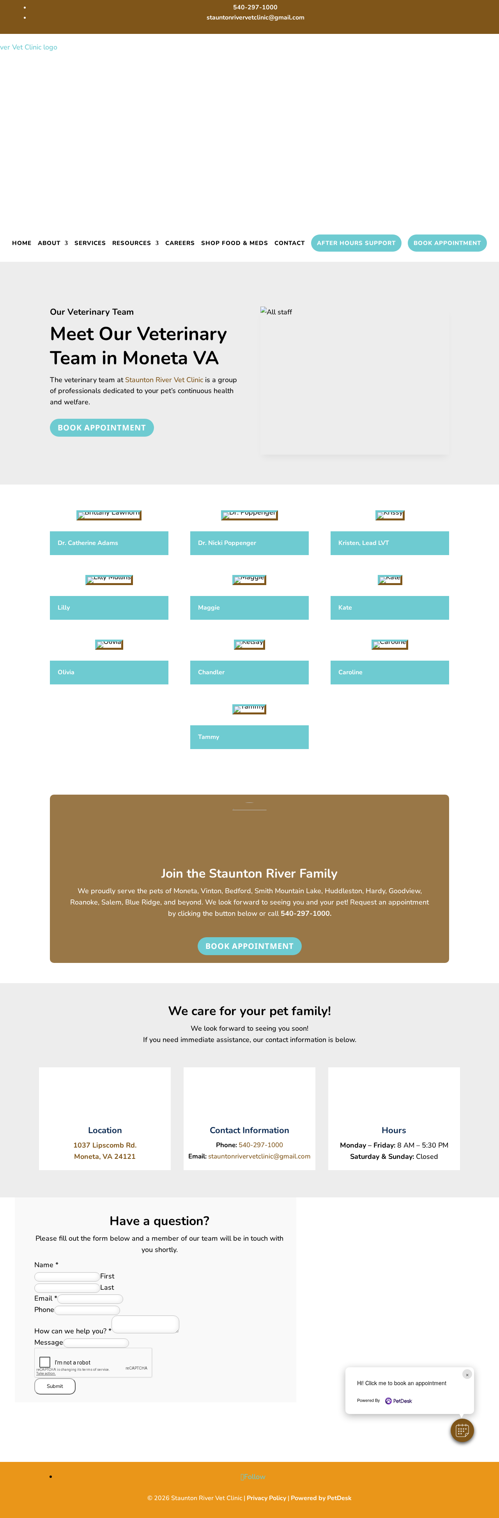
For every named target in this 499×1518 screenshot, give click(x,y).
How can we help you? (72, 1331)
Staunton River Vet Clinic (164, 379)
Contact (289, 243)
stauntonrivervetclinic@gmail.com (259, 1156)
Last (107, 1287)
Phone (44, 1309)
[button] (462, 1430)
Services (90, 243)
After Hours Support (356, 243)
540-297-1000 (305, 913)
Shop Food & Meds (234, 243)
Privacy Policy (266, 1498)
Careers (180, 243)
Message (48, 1342)
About (49, 243)
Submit (55, 1386)
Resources (131, 243)
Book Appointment (447, 243)
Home (22, 243)
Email (45, 1298)
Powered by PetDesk (321, 1498)
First (107, 1276)
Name (46, 1264)
